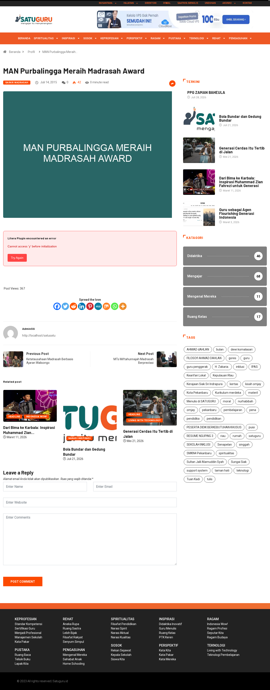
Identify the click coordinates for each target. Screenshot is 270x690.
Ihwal (167, 3)
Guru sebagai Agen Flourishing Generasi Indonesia (236, 213)
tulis (209, 479)
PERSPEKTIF (134, 38)
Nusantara (105, 3)
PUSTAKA (175, 38)
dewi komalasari (241, 349)
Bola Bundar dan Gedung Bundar (240, 118)
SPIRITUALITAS (44, 38)
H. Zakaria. (222, 366)
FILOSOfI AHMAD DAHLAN (204, 358)
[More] (123, 306)
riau (222, 436)
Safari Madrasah (16, 82)
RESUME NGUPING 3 (200, 436)
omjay (191, 410)
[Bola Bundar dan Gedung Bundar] (199, 118)
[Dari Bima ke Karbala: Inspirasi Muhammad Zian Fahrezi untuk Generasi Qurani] (199, 182)
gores (232, 358)
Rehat (216, 38)
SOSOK (87, 38)
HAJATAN (129, 3)
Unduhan (210, 3)
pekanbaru (209, 410)
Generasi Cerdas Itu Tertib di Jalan (242, 150)
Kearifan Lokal (196, 375)
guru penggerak (197, 366)
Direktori (151, 3)
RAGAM (155, 38)
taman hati (222, 470)
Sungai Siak (239, 462)
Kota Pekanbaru (197, 392)
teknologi (242, 470)
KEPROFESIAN (109, 38)
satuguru (255, 436)
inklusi (240, 366)
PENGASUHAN (238, 38)
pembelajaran (233, 410)
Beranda (24, 38)
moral (227, 401)
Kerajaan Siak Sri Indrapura (205, 384)
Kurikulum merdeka (228, 392)
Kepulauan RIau (223, 375)
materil (253, 392)
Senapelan (224, 444)
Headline (14, 416)
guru (246, 358)
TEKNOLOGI (196, 38)
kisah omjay (253, 384)
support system (197, 470)
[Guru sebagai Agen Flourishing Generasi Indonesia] (199, 214)
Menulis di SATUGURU (201, 401)
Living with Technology (144, 420)
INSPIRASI (68, 38)
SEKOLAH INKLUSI (198, 444)
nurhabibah (245, 401)
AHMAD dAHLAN (198, 349)
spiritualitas (226, 453)
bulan (220, 349)
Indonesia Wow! (36, 416)
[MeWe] (98, 306)
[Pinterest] (90, 306)
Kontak (247, 3)
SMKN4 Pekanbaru (199, 453)
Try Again (17, 257)
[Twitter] (65, 306)
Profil (31, 52)
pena (252, 410)
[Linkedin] (81, 306)
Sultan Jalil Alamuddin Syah (205, 462)
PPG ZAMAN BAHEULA (206, 92)
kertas (234, 384)
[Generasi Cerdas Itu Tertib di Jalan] (199, 150)
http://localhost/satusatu (38, 335)
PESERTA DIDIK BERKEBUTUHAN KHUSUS (214, 427)
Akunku (227, 3)
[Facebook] (57, 306)
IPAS (254, 366)
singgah (244, 444)
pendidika (193, 418)
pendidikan (214, 418)
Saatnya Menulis (187, 3)
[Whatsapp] (114, 306)
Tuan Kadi (193, 479)
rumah (237, 436)
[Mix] (106, 306)
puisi (252, 427)
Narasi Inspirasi (79, 438)
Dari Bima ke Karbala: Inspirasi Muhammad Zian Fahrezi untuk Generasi (241, 182)
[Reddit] (73, 306)
